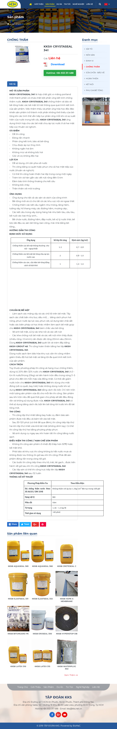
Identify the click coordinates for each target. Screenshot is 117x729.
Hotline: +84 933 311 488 (59, 73)
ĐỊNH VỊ (89, 61)
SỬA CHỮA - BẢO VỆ (95, 72)
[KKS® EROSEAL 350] (42, 620)
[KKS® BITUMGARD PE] (18, 620)
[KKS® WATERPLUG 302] (67, 654)
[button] (107, 4)
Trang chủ (30, 4)
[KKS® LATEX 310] (18, 653)
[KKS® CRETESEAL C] (67, 553)
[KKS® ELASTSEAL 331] (18, 585)
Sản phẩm (50, 4)
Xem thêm (70, 675)
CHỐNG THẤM (93, 67)
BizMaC (76, 725)
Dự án (59, 4)
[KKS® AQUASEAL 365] (18, 553)
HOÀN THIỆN (92, 78)
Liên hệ (89, 4)
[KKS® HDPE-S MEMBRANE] (67, 586)
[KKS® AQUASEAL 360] (42, 553)
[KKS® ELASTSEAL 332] (42, 585)
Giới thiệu (39, 4)
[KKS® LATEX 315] (42, 653)
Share (14, 524)
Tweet (26, 524)
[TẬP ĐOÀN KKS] (13, 4)
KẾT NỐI (90, 84)
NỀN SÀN (90, 55)
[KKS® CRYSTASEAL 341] (22, 55)
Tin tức (67, 4)
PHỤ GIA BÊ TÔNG (94, 90)
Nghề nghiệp (78, 4)
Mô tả (12, 84)
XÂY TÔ (89, 49)
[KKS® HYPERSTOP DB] (67, 620)
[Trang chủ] (8, 24)
